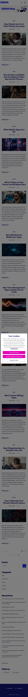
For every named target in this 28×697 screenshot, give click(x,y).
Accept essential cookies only (14, 356)
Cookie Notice (14, 348)
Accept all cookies (14, 352)
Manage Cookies (14, 360)
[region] (14, 348)
